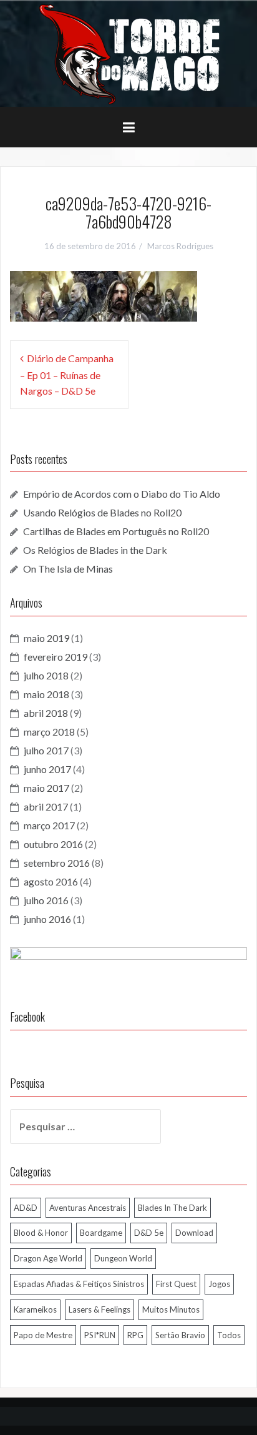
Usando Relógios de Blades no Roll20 (102, 512)
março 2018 (49, 731)
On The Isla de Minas (68, 568)
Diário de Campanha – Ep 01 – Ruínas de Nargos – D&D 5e (67, 374)
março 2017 (49, 825)
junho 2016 (47, 919)
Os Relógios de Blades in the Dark (95, 550)
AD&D (25, 1208)
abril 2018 (46, 713)
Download (194, 1233)
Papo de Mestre (43, 1335)
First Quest (176, 1284)
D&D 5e (148, 1233)
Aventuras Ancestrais (87, 1208)
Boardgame (101, 1233)
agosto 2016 (51, 881)
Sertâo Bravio (180, 1335)
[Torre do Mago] (128, 53)
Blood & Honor (41, 1233)
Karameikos (35, 1309)
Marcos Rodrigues (180, 246)
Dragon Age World (48, 1258)
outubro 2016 (53, 844)
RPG (135, 1335)
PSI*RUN (99, 1335)
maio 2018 (46, 694)
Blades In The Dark (172, 1208)
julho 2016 (46, 900)
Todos (229, 1335)
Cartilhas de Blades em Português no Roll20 (116, 531)
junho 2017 (47, 769)
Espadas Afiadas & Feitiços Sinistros (79, 1284)
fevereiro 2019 (55, 657)
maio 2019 (46, 638)
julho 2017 (46, 750)
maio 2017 (46, 788)
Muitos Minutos (171, 1309)
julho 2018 (46, 675)
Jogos (219, 1284)
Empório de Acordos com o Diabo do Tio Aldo (121, 494)
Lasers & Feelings (99, 1309)
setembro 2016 (57, 863)
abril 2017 (46, 806)
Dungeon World (123, 1258)
